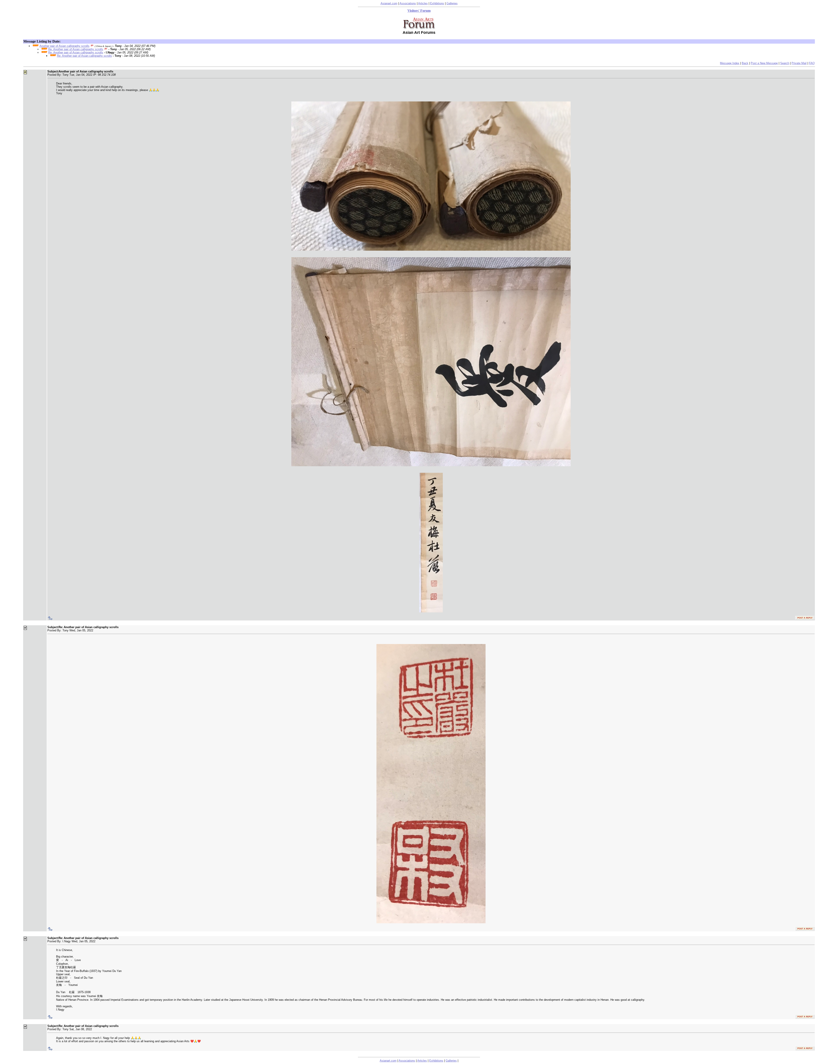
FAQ (812, 63)
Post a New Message (764, 63)
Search (784, 63)
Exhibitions (437, 3)
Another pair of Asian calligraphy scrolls (64, 46)
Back (745, 63)
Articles (423, 3)
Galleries (452, 3)
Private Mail (799, 63)
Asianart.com (389, 3)
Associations (408, 3)
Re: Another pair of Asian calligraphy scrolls (75, 49)
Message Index (729, 63)
